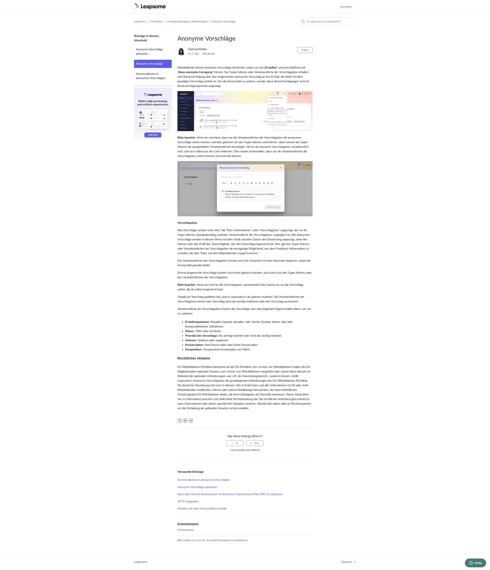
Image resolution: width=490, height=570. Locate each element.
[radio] (235, 443)
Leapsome (139, 21)
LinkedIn (191, 420)
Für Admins (156, 21)
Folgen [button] (305, 50)
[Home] (150, 8)
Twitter (185, 420)
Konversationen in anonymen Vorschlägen (150, 76)
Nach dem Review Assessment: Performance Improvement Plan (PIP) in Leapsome (230, 494)
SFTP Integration (187, 501)
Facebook (179, 420)
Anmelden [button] (346, 6)
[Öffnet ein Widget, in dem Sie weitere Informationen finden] (475, 563)
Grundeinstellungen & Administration (187, 21)
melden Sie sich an (194, 540)
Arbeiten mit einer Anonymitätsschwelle (201, 508)
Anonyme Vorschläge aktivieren (149, 51)
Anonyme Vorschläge (223, 21)
